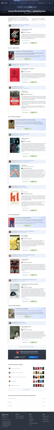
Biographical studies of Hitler (15, 385)
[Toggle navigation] (52, 3)
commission (42, 18)
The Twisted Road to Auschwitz (27, 68)
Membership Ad (43, 50)
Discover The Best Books (20, 416)
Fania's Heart (24, 165)
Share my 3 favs (34, 357)
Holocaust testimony (21, 322)
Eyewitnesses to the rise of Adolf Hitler (17, 372)
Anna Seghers (24, 139)
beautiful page (25, 353)
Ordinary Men (24, 91)
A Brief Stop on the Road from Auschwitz (29, 284)
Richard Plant (24, 260)
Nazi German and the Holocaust (23, 24)
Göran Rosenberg (24, 285)
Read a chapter (26, 42)
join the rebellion (42, 19)
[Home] (4, 3)
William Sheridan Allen (25, 30)
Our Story (30, 416)
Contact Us (31, 421)
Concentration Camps (12, 398)
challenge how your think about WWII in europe (26, 254)
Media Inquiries (31, 419)
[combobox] (42, 3)
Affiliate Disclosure (46, 416)
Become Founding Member (33, 423)
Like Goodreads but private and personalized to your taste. (30, 0)
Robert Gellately (27, 13)
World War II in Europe (22, 186)
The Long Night (24, 235)
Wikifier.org (9, 419)
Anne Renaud (24, 166)
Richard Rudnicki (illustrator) (30, 166)
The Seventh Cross (25, 138)
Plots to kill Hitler (13, 381)
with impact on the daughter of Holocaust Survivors (27, 279)
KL (22, 190)
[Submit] (38, 3)
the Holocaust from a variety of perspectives (26, 231)
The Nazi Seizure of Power (26, 29)
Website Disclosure (46, 421)
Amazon (33, 42)
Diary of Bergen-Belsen (26, 326)
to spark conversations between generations (26, 160)
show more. (38, 56)
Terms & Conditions (46, 419)
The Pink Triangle (25, 259)
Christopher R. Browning (25, 92)
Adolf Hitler (11, 405)
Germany (10, 402)
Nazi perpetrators (21, 86)
